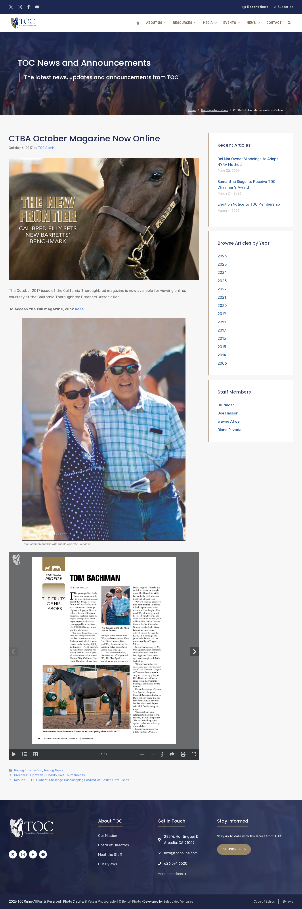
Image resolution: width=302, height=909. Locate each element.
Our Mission (107, 836)
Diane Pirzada (229, 429)
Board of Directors (113, 845)
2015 (222, 347)
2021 (222, 297)
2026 (222, 256)
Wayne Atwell (229, 421)
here (79, 309)
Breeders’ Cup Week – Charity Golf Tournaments (49, 775)
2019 (222, 313)
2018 (222, 322)
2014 (222, 355)
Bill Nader (226, 405)
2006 (222, 363)
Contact (274, 23)
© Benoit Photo (130, 901)
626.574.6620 (175, 863)
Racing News (53, 770)
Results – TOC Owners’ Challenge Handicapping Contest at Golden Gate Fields (71, 780)
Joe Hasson (228, 413)
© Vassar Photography (100, 901)
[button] (289, 23)
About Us (154, 23)
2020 (222, 305)
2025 (222, 264)
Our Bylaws (107, 864)
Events (229, 23)
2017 (222, 330)
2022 (222, 289)
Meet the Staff (110, 855)
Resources (182, 23)
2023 (222, 281)
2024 (222, 272)
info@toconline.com (181, 853)
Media (208, 23)
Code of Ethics (264, 901)
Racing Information (28, 770)
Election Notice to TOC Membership (249, 204)
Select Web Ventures (178, 901)
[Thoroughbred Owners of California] (23, 23)
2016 (222, 338)
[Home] (138, 23)
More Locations (170, 874)
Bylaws (288, 901)
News (251, 23)
